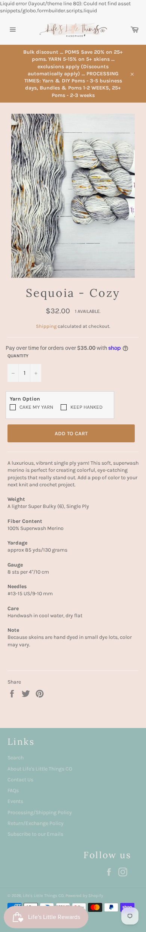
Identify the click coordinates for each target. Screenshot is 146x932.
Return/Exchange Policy (35, 823)
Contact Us (20, 779)
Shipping (46, 326)
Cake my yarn (36, 407)
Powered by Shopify (84, 895)
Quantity (17, 355)
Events (15, 801)
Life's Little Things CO (43, 895)
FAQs (13, 790)
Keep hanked (86, 407)
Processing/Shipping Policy (39, 812)
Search (15, 757)
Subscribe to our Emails (35, 834)
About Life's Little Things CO (39, 769)
